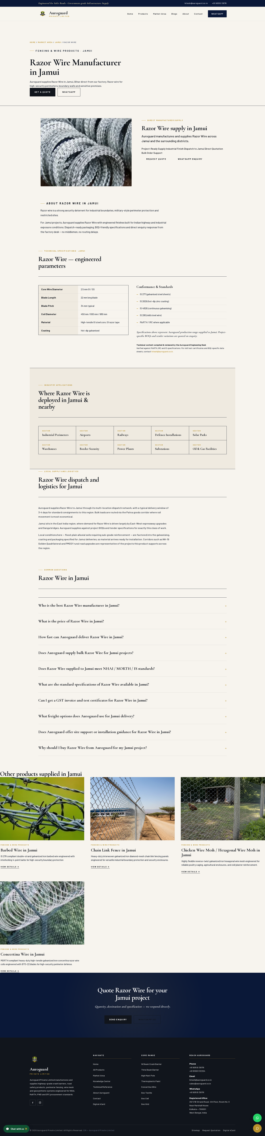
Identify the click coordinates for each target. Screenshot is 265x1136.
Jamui (58, 42)
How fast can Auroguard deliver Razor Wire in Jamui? (80, 637)
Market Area (159, 13)
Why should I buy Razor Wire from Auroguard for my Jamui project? (92, 747)
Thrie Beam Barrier (150, 1069)
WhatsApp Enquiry (190, 159)
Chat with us (15, 1128)
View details (9, 867)
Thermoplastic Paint (150, 1081)
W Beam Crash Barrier (151, 1064)
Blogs (174, 13)
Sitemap (196, 1130)
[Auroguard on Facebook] (33, 1102)
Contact (198, 13)
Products (143, 13)
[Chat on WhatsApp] (257, 1118)
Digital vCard (99, 1104)
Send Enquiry (118, 1019)
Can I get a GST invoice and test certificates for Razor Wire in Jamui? (92, 700)
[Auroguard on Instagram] (40, 1102)
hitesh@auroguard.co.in (196, 3)
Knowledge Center (101, 1081)
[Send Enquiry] (257, 1128)
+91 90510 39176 (219, 3)
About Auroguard (101, 1092)
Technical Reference (102, 1087)
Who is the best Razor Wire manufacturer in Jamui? (78, 605)
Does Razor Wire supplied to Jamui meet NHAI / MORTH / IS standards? (96, 668)
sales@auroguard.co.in (200, 1083)
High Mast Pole (148, 1075)
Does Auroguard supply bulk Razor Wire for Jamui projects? (85, 652)
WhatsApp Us (147, 1019)
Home (130, 13)
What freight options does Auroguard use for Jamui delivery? (86, 716)
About (185, 13)
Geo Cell (145, 1098)
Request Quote (156, 159)
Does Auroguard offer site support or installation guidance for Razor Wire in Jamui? (104, 731)
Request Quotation (211, 1130)
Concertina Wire (148, 1087)
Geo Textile (146, 1092)
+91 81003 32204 (197, 1071)
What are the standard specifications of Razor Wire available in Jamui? (93, 684)
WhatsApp (217, 13)
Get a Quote (43, 92)
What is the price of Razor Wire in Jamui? (71, 621)
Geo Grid (145, 1104)
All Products (98, 1069)
